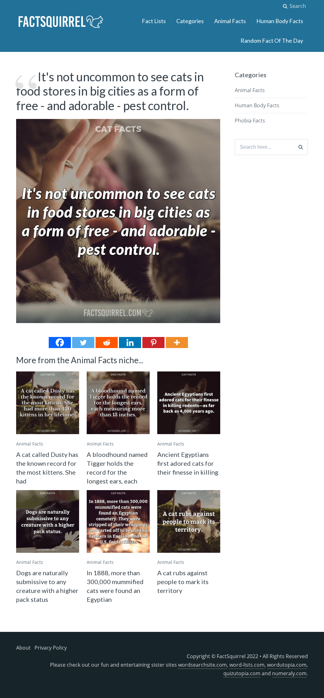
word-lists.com (247, 664)
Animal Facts (230, 20)
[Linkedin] (130, 342)
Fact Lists (154, 20)
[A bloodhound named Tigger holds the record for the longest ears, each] (118, 402)
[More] (177, 342)
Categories (190, 20)
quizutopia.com (241, 673)
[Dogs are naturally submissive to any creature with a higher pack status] (47, 521)
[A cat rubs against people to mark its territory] (188, 521)
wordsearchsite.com (202, 664)
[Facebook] (60, 342)
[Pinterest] (153, 342)
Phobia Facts (250, 120)
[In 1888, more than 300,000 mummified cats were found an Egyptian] (118, 521)
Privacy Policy (50, 647)
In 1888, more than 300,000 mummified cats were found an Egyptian (115, 586)
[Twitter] (83, 342)
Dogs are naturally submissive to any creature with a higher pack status (47, 586)
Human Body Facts (279, 20)
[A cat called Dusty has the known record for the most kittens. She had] (47, 402)
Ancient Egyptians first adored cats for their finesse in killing (187, 463)
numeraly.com (289, 673)
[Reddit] (107, 342)
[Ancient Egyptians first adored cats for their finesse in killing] (188, 402)
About (23, 647)
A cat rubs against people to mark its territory (183, 581)
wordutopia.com (287, 664)
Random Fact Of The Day (271, 40)
